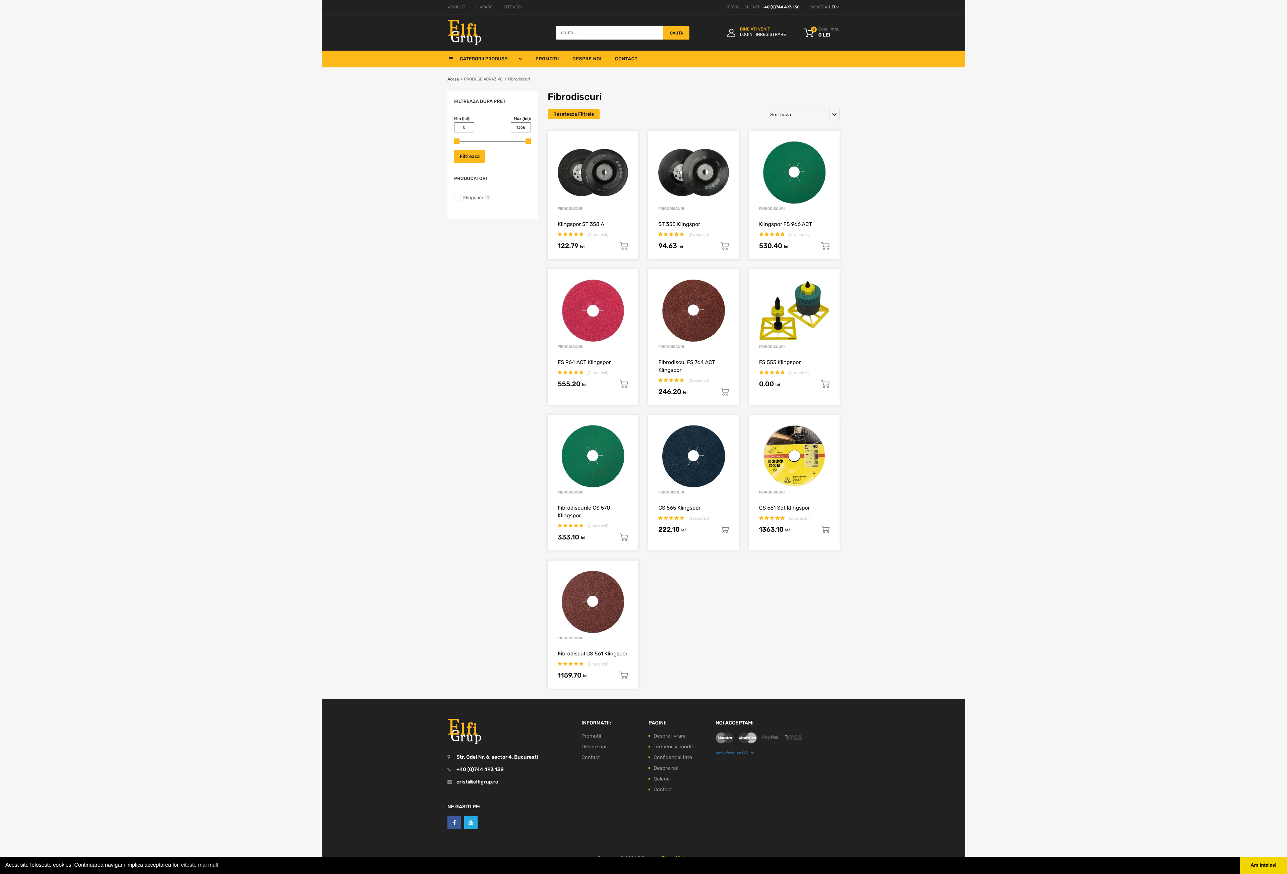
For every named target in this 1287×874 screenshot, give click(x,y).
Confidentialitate (673, 757)
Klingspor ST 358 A (581, 224)
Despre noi (587, 59)
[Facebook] (454, 822)
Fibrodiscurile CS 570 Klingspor (584, 512)
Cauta (676, 33)
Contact (626, 59)
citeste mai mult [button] (199, 865)
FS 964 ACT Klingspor (584, 362)
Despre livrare (670, 736)
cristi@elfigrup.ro (477, 782)
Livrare (484, 7)
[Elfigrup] (464, 33)
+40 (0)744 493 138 (781, 7)
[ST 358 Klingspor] (693, 173)
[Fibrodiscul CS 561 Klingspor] (593, 602)
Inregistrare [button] (771, 34)
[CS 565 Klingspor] (693, 456)
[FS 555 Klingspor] (794, 311)
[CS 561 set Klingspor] (794, 456)
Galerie (662, 779)
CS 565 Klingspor (679, 508)
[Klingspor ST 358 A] (593, 173)
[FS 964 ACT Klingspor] (593, 311)
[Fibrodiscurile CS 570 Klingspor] (593, 456)
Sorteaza (780, 115)
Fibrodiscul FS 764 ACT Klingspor (686, 366)
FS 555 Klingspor (780, 362)
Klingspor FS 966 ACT (785, 224)
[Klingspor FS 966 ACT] (794, 173)
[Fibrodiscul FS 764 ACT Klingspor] (693, 311)
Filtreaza (470, 156)
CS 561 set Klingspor (784, 508)
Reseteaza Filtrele (573, 114)
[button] (822, 32)
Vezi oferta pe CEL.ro (735, 753)
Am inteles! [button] (1263, 865)
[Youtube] (471, 822)
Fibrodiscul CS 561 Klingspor (593, 653)
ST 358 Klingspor (679, 224)
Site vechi (514, 7)
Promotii (547, 59)
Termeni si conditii (675, 747)
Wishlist (456, 7)
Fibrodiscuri (519, 79)
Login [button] (746, 34)
